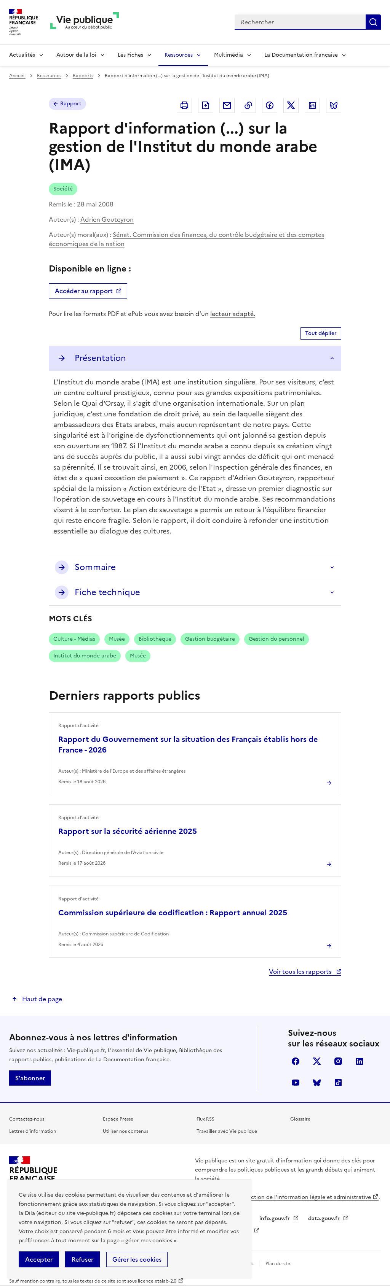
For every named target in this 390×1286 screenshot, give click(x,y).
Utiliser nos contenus (125, 1131)
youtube (295, 1082)
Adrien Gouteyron (107, 219)
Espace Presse (118, 1119)
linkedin (359, 1061)
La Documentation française (301, 55)
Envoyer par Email (227, 105)
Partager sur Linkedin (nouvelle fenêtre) (312, 105)
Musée (117, 639)
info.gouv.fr (275, 1218)
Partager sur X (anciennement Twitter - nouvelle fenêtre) (291, 105)
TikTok (338, 1082)
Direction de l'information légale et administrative (305, 1197)
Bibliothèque (155, 639)
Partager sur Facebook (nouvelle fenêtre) (269, 105)
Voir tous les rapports (301, 971)
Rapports (83, 75)
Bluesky (316, 1082)
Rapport (71, 104)
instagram (338, 1061)
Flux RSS (205, 1119)
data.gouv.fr (324, 1218)
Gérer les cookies (136, 1259)
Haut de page (41, 998)
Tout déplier (321, 333)
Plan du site (277, 1263)
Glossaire (300, 1119)
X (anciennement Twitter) (316, 1061)
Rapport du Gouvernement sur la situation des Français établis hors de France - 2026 (188, 744)
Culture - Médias (74, 639)
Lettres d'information (32, 1131)
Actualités (22, 55)
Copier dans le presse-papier (248, 105)
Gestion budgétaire (210, 639)
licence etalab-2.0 (157, 1281)
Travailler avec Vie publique (227, 1131)
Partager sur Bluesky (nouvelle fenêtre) (333, 105)
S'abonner (30, 1078)
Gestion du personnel (276, 639)
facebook (295, 1061)
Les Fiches (130, 55)
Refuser (82, 1259)
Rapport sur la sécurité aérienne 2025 (127, 831)
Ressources (179, 55)
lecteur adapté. (232, 313)
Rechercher (373, 22)
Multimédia (228, 55)
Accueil (17, 75)
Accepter (39, 1259)
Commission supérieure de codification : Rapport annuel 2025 (172, 912)
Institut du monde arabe (84, 656)
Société (63, 189)
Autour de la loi (76, 55)
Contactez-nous (26, 1119)
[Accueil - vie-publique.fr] (84, 22)
